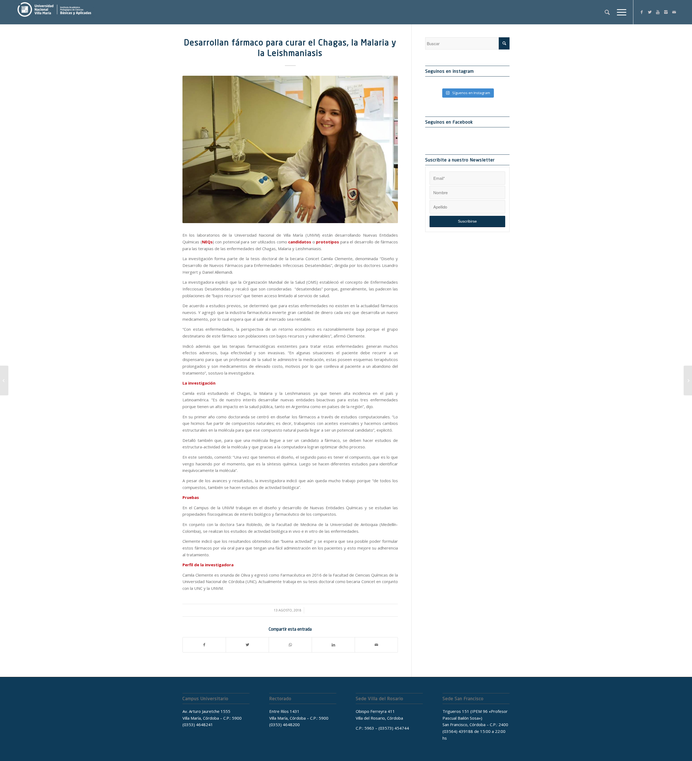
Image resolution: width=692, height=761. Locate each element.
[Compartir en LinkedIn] (333, 644)
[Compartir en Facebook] (204, 644)
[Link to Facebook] (642, 12)
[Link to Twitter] (650, 12)
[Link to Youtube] (658, 12)
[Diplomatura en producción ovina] (688, 380)
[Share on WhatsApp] (290, 644)
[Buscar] (607, 12)
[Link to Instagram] (666, 12)
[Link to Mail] (674, 12)
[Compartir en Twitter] (247, 644)
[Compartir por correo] (376, 644)
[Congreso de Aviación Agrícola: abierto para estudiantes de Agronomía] (4, 380)
